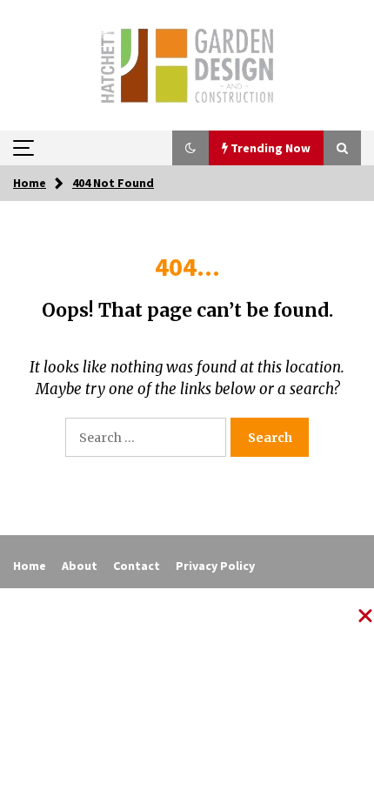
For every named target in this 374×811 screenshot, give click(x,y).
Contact (136, 565)
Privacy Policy (215, 565)
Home (29, 565)
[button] (190, 148)
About (79, 565)
